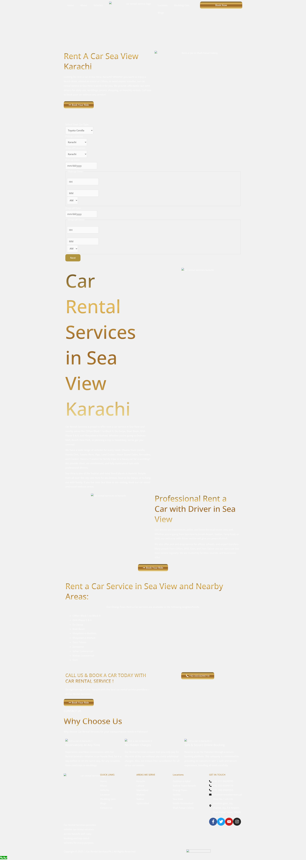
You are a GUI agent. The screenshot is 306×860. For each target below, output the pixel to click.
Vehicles (98, 5)
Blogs (161, 12)
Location (163, 5)
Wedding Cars (181, 5)
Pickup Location (74, 136)
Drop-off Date (73, 208)
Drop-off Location (75, 148)
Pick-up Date (72, 159)
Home (70, 5)
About (83, 5)
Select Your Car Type (77, 124)
